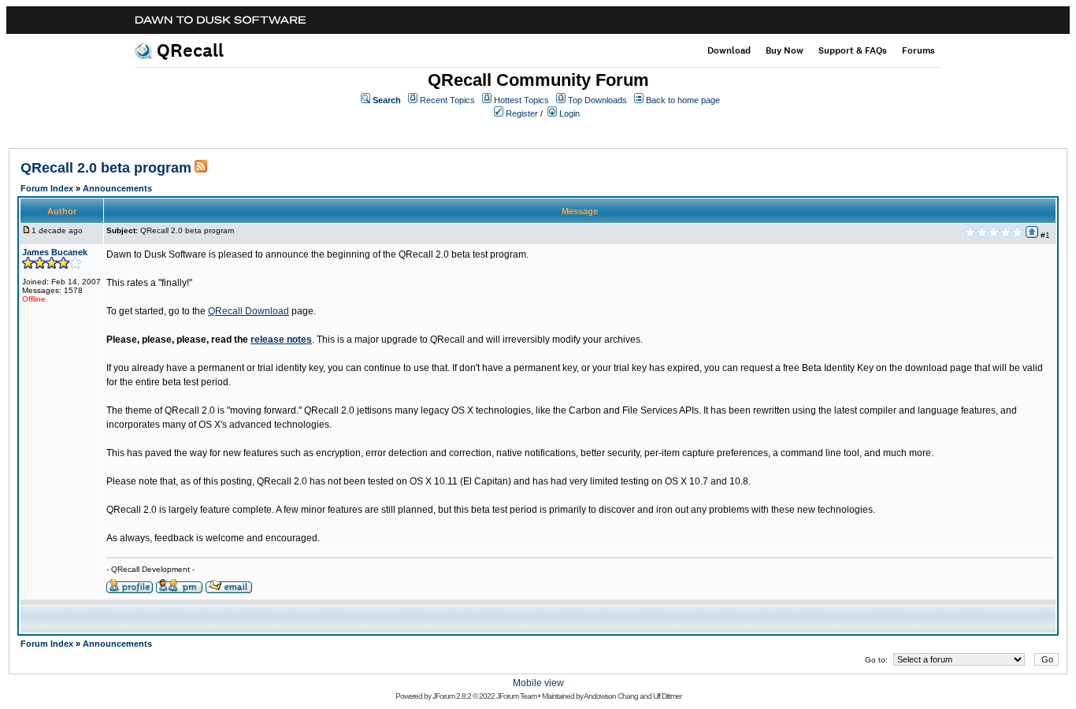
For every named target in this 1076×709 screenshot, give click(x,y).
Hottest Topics (521, 100)
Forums (918, 50)
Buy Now (784, 50)
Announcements (117, 188)
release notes (281, 339)
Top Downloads (597, 100)
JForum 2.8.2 (451, 696)
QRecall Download (248, 311)
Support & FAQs (852, 50)
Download (729, 50)
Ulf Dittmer (667, 696)
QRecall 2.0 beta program (105, 168)
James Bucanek (54, 252)
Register (522, 113)
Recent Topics (447, 100)
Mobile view (538, 683)
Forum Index (46, 188)
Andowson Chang (611, 696)
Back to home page (683, 100)
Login (569, 113)
